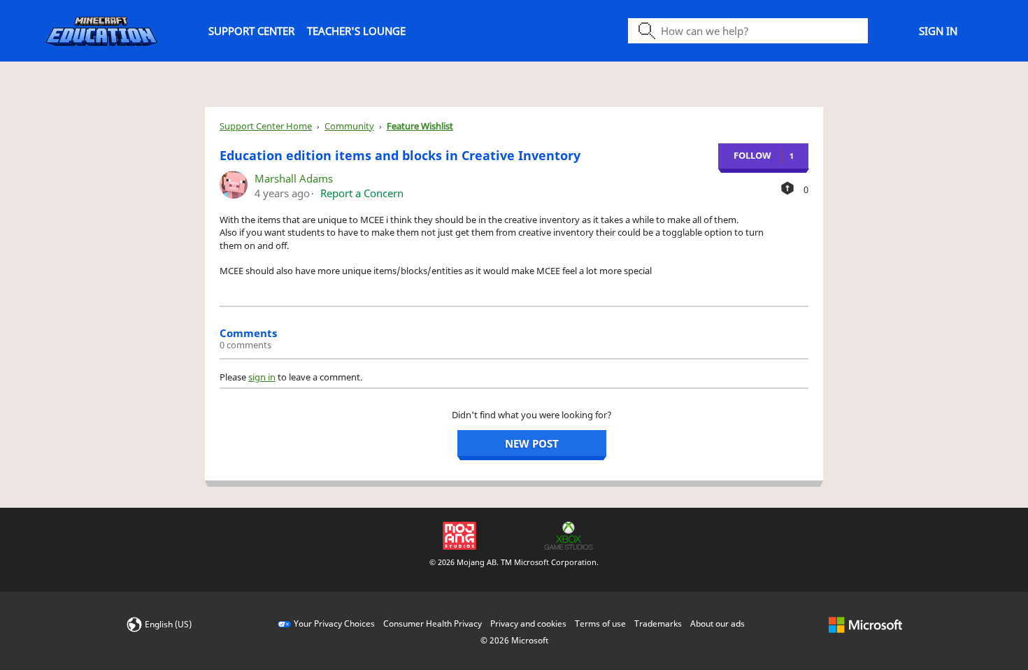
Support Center (251, 31)
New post (532, 443)
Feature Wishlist (420, 126)
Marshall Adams (294, 178)
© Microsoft (514, 640)
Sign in (938, 31)
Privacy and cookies (528, 623)
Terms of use (600, 623)
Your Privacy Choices (334, 623)
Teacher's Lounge (356, 31)
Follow (752, 155)
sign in (262, 377)
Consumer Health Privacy (432, 623)
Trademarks (658, 623)
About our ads (717, 623)
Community (349, 126)
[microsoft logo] (865, 623)
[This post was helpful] (787, 188)
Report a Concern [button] (362, 193)
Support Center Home (266, 126)
